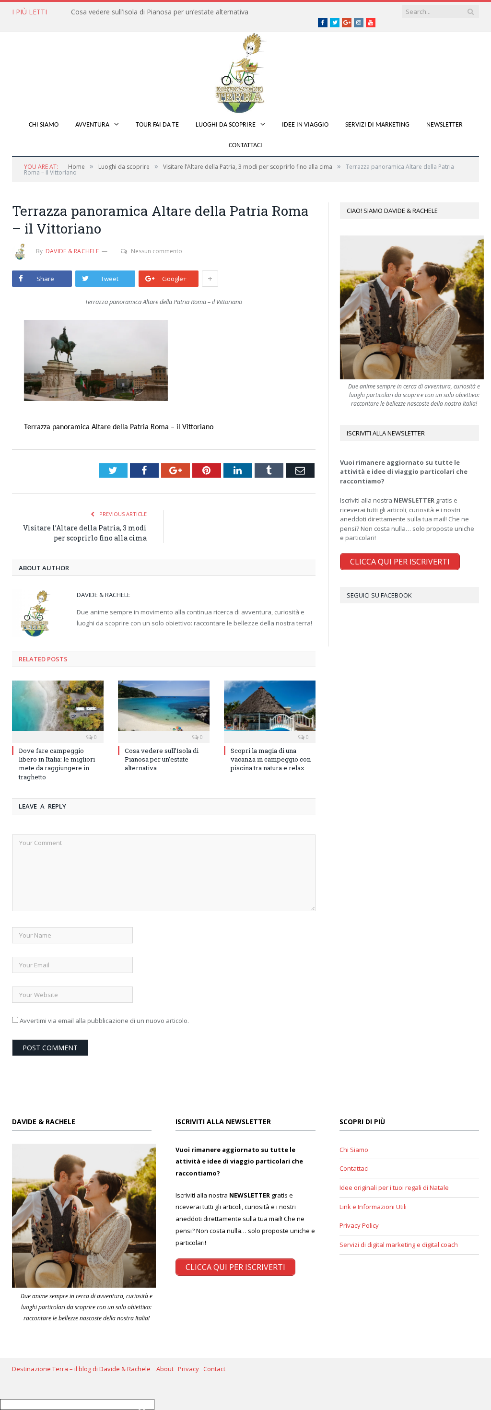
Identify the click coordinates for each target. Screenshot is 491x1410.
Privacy (190, 1368)
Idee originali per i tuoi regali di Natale (394, 1187)
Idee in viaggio (305, 125)
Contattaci (245, 145)
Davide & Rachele (72, 251)
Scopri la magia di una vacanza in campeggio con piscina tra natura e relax (271, 759)
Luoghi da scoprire (226, 125)
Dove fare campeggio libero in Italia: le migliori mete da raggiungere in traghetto (57, 763)
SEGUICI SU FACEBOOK (379, 595)
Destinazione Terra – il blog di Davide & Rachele (84, 1368)
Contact (214, 1368)
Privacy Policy (359, 1225)
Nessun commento (156, 251)
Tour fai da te (157, 125)
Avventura (92, 125)
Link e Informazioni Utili (373, 1206)
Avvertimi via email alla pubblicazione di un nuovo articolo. (104, 1020)
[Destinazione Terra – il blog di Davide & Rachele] (245, 71)
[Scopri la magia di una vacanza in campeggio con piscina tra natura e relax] (270, 710)
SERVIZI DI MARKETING (377, 125)
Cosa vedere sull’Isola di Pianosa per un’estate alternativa (159, 12)
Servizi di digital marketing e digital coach (398, 1244)
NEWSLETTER (444, 125)
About (167, 1368)
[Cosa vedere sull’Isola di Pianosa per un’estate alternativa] (164, 710)
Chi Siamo (43, 125)
